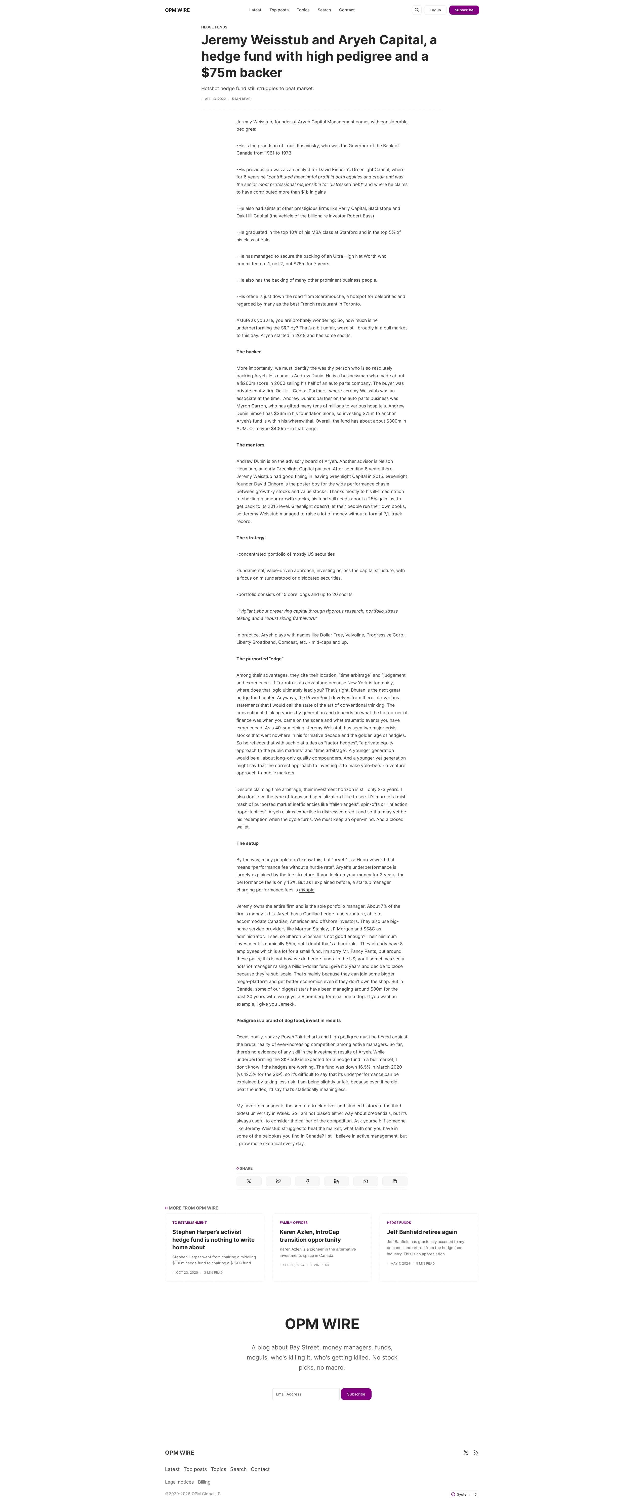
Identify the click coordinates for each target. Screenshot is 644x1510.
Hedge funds (214, 27)
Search (324, 9)
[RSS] (476, 1453)
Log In (435, 10)
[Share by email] (365, 1181)
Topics (303, 9)
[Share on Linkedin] (336, 1181)
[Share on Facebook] (307, 1181)
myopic (306, 889)
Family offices (294, 1223)
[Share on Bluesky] (278, 1181)
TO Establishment (189, 1223)
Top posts (279, 9)
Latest (255, 9)
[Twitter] (466, 1453)
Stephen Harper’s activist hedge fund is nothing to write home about (213, 1239)
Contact (347, 9)
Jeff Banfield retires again (422, 1231)
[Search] (416, 10)
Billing (204, 1482)
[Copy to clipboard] (395, 1181)
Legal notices (179, 1482)
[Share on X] (249, 1181)
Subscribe (464, 10)
